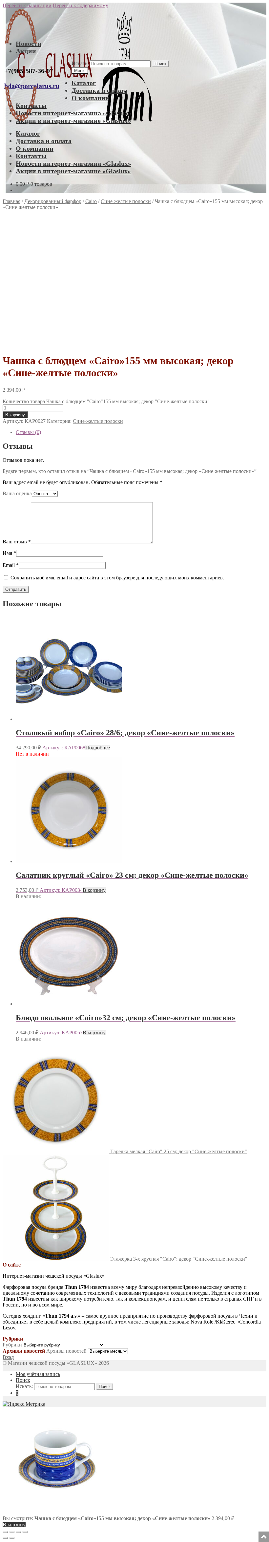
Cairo (91, 201)
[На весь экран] (11, 1532)
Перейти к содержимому (80, 5)
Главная (11, 201)
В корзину (15, 414)
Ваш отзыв (17, 541)
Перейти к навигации (27, 5)
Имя (9, 553)
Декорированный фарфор (52, 201)
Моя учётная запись (38, 1374)
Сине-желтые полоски (126, 201)
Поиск (160, 63)
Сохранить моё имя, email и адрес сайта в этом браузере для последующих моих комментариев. (117, 577)
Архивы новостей (66, 1351)
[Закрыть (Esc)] (25, 1532)
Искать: (80, 63)
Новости (28, 43)
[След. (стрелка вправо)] (11, 1538)
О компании (90, 98)
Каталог (84, 82)
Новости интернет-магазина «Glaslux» (73, 113)
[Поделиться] (18, 1532)
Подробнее (97, 747)
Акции (26, 51)
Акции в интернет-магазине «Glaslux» (73, 120)
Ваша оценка (17, 493)
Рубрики (12, 1344)
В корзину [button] (94, 890)
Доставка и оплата (99, 90)
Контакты (31, 105)
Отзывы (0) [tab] (28, 432)
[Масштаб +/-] (5, 1532)
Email (11, 565)
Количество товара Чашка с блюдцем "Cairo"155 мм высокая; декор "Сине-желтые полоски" (106, 401)
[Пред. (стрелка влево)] (5, 1538)
